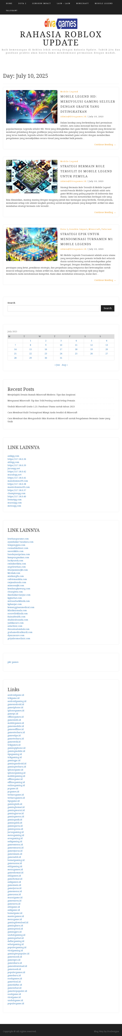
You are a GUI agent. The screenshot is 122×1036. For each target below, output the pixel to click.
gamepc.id (13, 714)
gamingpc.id (14, 760)
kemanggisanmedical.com (21, 607)
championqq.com (16, 493)
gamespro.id (14, 960)
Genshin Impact (41, 3)
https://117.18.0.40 (17, 496)
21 (15, 353)
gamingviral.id (15, 929)
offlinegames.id (16, 717)
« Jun (57, 365)
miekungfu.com (16, 576)
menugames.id (15, 869)
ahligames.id (14, 876)
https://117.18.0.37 (17, 490)
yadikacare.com (16, 623)
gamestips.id (14, 735)
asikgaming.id (15, 841)
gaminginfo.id (15, 804)
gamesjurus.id (15, 851)
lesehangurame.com (18, 539)
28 (15, 358)
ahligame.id (14, 907)
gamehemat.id (15, 879)
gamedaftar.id (15, 985)
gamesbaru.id (15, 963)
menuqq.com (14, 506)
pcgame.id (13, 788)
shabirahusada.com (18, 620)
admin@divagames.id (73, 116)
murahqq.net (14, 474)
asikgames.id (14, 882)
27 (106, 353)
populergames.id (16, 972)
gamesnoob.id (15, 957)
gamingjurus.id (16, 813)
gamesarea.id (14, 900)
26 (91, 353)
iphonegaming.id (16, 773)
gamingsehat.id (16, 938)
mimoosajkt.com (16, 585)
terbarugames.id (16, 798)
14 (15, 349)
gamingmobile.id (16, 751)
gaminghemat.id (16, 807)
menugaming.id (16, 835)
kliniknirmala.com (17, 610)
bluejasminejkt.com (18, 570)
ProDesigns (113, 1031)
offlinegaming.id (16, 782)
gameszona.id (15, 863)
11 (76, 345)
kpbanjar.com (15, 604)
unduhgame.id (15, 1000)
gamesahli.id (14, 857)
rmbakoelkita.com (17, 564)
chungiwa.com (15, 592)
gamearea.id (14, 904)
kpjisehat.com (15, 598)
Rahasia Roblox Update (61, 38)
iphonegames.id (16, 710)
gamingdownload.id (18, 922)
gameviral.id (14, 982)
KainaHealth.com (16, 616)
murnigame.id (15, 897)
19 (91, 349)
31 (61, 358)
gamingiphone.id (16, 748)
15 (30, 349)
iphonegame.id (15, 770)
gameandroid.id (16, 704)
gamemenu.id (15, 891)
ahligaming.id (15, 866)
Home (9, 3)
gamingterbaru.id (17, 767)
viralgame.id (14, 997)
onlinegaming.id (16, 785)
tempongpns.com (16, 545)
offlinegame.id (15, 779)
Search (11, 303)
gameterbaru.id (16, 738)
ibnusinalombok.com (18, 629)
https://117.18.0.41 (17, 478)
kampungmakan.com (18, 557)
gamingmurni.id (16, 810)
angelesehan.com (17, 567)
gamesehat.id (14, 988)
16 (46, 349)
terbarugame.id (16, 795)
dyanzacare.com (16, 635)
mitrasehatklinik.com (19, 601)
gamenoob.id (14, 969)
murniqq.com (15, 503)
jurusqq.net (14, 468)
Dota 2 (22, 3)
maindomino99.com (18, 481)
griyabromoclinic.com (19, 638)
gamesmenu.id (15, 844)
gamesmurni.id (16, 848)
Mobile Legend (104, 3)
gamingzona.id (15, 829)
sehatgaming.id (16, 944)
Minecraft (82, 3)
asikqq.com (13, 456)
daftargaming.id (16, 941)
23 (46, 353)
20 (106, 349)
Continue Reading (105, 144)
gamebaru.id (14, 975)
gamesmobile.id (16, 726)
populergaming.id (17, 947)
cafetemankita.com (17, 579)
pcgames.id (13, 791)
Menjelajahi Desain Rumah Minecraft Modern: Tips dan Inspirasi (41, 395)
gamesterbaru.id (16, 732)
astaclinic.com (15, 626)
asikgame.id (14, 910)
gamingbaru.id (15, 925)
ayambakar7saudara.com (20, 542)
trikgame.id (13, 698)
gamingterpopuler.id (18, 953)
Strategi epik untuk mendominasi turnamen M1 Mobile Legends (86, 239)
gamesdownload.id (17, 966)
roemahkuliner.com (18, 548)
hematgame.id (15, 913)
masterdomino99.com (19, 487)
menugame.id (15, 919)
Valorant (12, 11)
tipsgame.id (14, 801)
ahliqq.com (13, 462)
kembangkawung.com (19, 588)
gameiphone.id (15, 707)
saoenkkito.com (16, 551)
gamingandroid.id (17, 763)
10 (61, 345)
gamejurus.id (14, 888)
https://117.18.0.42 (17, 471)
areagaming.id (15, 838)
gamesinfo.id (14, 720)
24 (61, 353)
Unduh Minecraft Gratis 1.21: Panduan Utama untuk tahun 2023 (41, 406)
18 (76, 349)
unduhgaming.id (16, 935)
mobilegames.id (16, 723)
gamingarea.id (15, 826)
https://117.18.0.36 (17, 459)
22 (30, 353)
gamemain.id (14, 885)
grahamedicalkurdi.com (20, 632)
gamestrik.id (14, 742)
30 (46, 358)
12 (91, 345)
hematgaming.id (16, 860)
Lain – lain (63, 3)
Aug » (65, 365)
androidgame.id (16, 695)
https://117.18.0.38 (17, 484)
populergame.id (16, 1003)
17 (61, 349)
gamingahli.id (15, 823)
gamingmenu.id (16, 816)
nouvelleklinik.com (18, 613)
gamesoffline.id (16, 729)
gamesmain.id (15, 854)
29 (30, 358)
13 (106, 345)
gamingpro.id (15, 932)
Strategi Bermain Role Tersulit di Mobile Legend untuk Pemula (86, 171)
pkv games (13, 662)
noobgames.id (15, 978)
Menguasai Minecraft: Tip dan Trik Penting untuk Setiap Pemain (41, 400)
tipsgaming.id (15, 754)
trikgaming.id (15, 757)
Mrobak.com (14, 573)
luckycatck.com (15, 560)
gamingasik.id (15, 819)
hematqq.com (15, 499)
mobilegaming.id (16, 776)
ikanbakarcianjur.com (19, 595)
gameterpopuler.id (17, 991)
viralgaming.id (15, 950)
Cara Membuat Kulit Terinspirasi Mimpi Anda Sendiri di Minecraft (42, 412)
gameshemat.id (15, 872)
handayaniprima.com (19, 554)
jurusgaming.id (16, 832)
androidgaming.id (17, 701)
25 (76, 353)
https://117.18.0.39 (17, 465)
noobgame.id (14, 994)
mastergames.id (16, 916)
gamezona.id (14, 894)
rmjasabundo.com (17, 582)
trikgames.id (14, 745)
